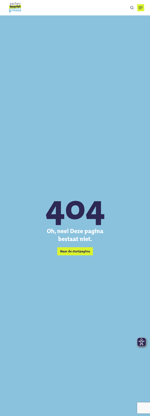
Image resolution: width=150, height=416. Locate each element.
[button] (140, 8)
